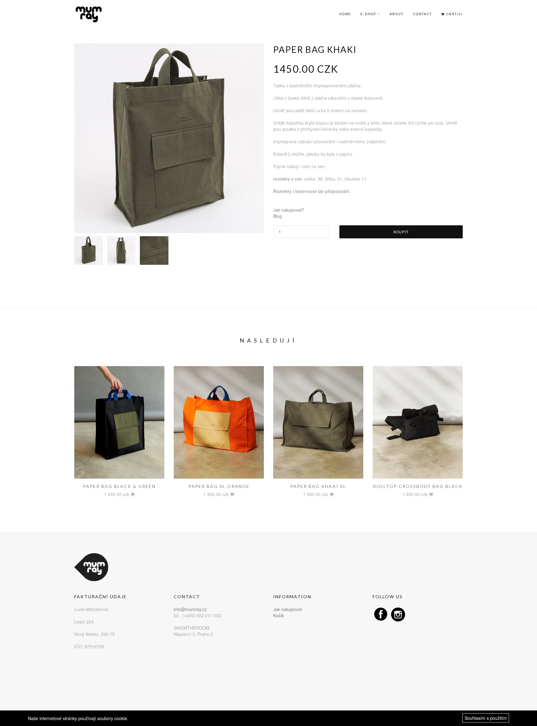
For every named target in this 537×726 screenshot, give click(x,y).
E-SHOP (368, 14)
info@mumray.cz (190, 609)
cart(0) (454, 14)
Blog (277, 216)
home (345, 14)
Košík (278, 615)
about (397, 14)
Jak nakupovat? (288, 210)
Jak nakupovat (287, 609)
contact (422, 14)
